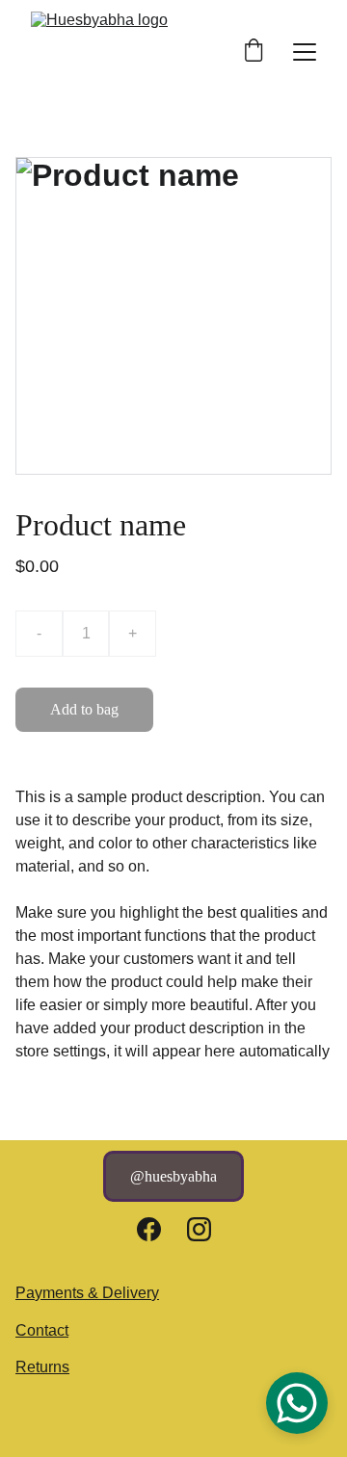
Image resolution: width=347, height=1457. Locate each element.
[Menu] (304, 52)
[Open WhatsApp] (297, 1403)
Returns (42, 1367)
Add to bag (84, 709)
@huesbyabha (173, 1176)
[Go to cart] (253, 52)
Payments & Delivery (87, 1293)
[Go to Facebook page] (149, 1229)
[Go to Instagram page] (199, 1229)
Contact (41, 1330)
